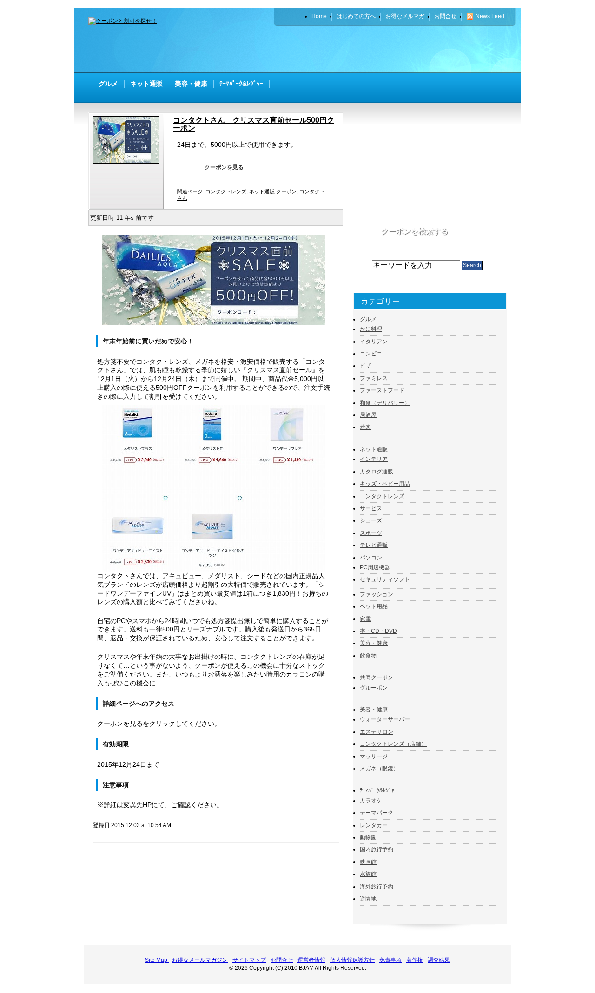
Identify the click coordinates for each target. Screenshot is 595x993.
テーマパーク (376, 812)
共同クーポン (376, 677)
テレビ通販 (374, 545)
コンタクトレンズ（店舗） (393, 744)
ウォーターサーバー (385, 719)
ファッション (376, 594)
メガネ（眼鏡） (379, 768)
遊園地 (368, 898)
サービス (371, 508)
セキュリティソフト (385, 579)
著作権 (414, 960)
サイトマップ (249, 960)
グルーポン (374, 687)
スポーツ (371, 533)
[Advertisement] (398, 49)
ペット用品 (374, 606)
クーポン (286, 191)
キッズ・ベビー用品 (385, 483)
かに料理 (371, 329)
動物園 (368, 837)
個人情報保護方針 (352, 960)
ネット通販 (262, 191)
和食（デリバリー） (385, 403)
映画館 (368, 862)
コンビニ (371, 353)
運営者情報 (311, 960)
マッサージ (374, 756)
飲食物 (368, 655)
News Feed (490, 16)
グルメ (368, 319)
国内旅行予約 (376, 849)
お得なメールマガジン (200, 960)
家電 (365, 619)
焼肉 (365, 427)
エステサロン (376, 732)
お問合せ (282, 960)
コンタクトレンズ (225, 191)
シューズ (371, 520)
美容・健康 (374, 643)
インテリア (374, 459)
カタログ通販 (376, 471)
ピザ (365, 365)
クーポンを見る (224, 167)
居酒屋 (368, 415)
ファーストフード (382, 390)
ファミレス (374, 378)
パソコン (371, 557)
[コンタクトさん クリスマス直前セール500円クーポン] (128, 161)
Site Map (157, 960)
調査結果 (439, 960)
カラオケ (371, 800)
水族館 (368, 874)
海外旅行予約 (376, 886)
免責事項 (390, 960)
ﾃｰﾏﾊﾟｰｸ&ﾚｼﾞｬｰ (378, 790)
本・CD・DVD (378, 631)
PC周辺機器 (375, 567)
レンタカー (374, 825)
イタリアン (374, 341)
